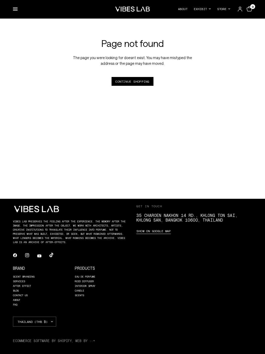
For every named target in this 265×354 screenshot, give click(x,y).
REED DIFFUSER (84, 281)
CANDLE (79, 290)
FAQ (15, 304)
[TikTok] (55, 255)
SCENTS (79, 295)
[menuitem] (184, 9)
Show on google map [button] (153, 231)
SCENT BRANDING (23, 276)
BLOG (16, 290)
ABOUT (183, 9)
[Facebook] (18, 255)
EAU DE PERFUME (85, 276)
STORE (221, 9)
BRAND (19, 268)
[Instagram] (30, 255)
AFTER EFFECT (22, 285)
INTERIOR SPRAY (85, 285)
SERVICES (19, 281)
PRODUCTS (85, 268)
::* (92, 341)
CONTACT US (20, 295)
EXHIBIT (200, 9)
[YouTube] (43, 255)
